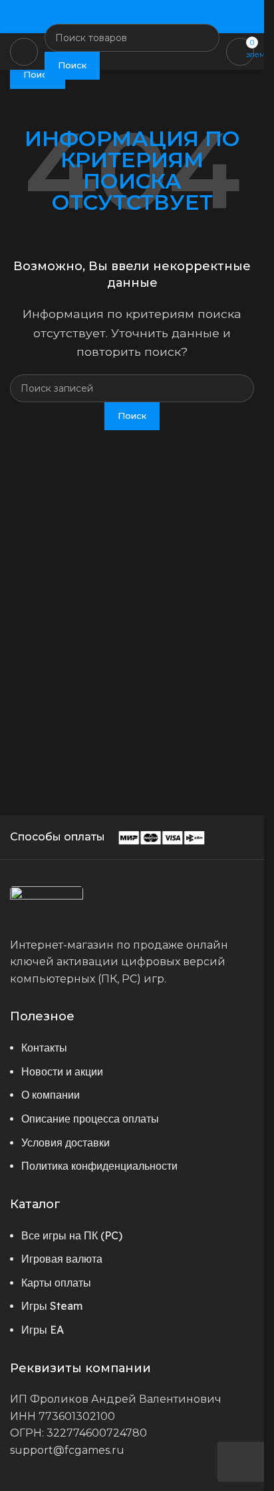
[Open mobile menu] (24, 52)
